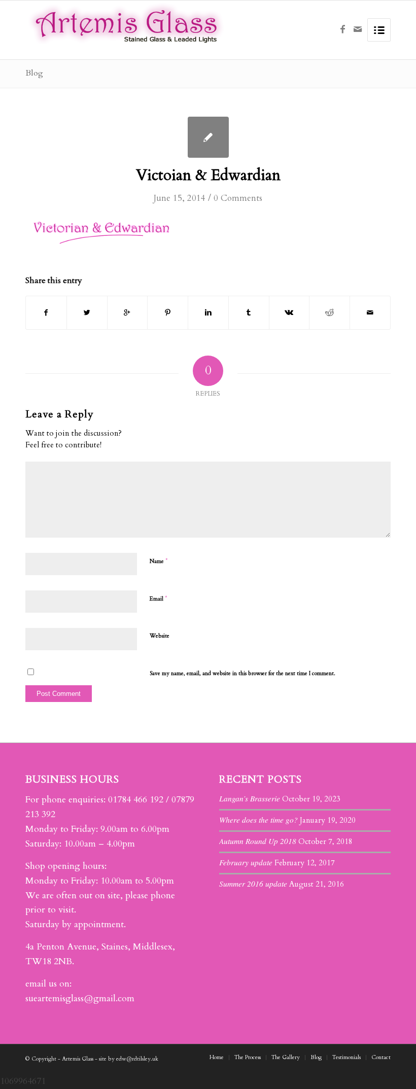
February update (245, 862)
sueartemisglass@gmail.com (79, 998)
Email (158, 598)
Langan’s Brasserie (249, 798)
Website (159, 636)
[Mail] (357, 29)
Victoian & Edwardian (208, 175)
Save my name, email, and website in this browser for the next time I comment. (242, 673)
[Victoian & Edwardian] (208, 137)
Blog (34, 73)
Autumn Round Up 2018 (257, 841)
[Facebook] (342, 29)
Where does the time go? (258, 820)
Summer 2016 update (253, 884)
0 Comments (238, 198)
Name (159, 561)
